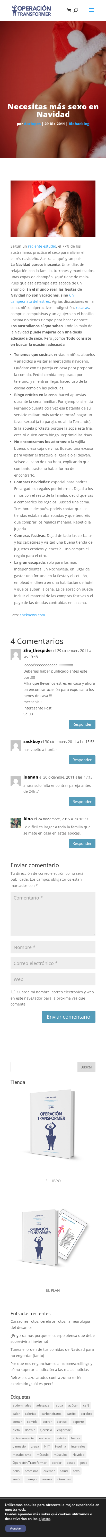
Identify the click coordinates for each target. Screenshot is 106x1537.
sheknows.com (32, 614)
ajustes (44, 1519)
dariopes (32, 123)
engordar (63, 1430)
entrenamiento (23, 1438)
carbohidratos (51, 1413)
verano (47, 1479)
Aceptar (15, 1528)
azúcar (73, 1405)
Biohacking (79, 123)
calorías (30, 1413)
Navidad (78, 1454)
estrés (61, 1438)
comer (17, 1421)
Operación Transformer (30, 1462)
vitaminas (64, 1479)
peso (83, 1462)
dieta (16, 1430)
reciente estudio (42, 246)
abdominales (22, 1405)
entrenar (45, 1438)
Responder (82, 724)
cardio (71, 1413)
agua (59, 1405)
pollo (16, 1471)
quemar (49, 1471)
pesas (71, 1462)
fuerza (75, 1438)
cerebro (86, 1413)
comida (32, 1421)
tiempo (31, 1479)
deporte (78, 1421)
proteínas (31, 1471)
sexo (76, 1471)
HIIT (47, 1446)
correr (47, 1421)
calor (16, 1413)
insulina (60, 1446)
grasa (35, 1446)
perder (56, 1462)
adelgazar (43, 1405)
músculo (43, 1454)
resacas (82, 307)
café (86, 1405)
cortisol (62, 1421)
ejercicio (46, 1430)
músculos (60, 1454)
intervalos (78, 1446)
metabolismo (22, 1454)
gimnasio (19, 1446)
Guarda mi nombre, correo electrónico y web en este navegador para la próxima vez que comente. (52, 998)
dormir (30, 1430)
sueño (17, 1479)
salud (64, 1471)
